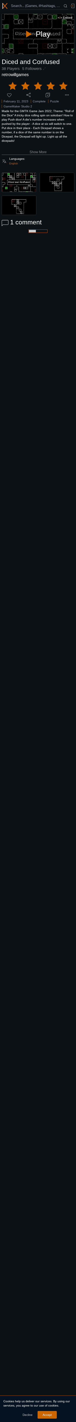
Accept (47, 1414)
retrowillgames (15, 74)
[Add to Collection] (48, 95)
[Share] (28, 95)
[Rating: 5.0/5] (38, 86)
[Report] (67, 95)
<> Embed (65, 17)
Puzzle (54, 101)
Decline (28, 1414)
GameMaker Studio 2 (18, 106)
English (13, 163)
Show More (38, 152)
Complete (39, 101)
